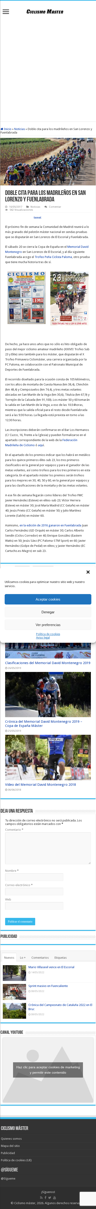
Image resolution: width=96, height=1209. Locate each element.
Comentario (14, 829)
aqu (40, 445)
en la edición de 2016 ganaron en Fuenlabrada (50, 525)
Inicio (7, 129)
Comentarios (40, 957)
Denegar (48, 612)
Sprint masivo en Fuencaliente (48, 986)
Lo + (23, 957)
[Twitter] (50, 1197)
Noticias (19, 129)
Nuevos (9, 957)
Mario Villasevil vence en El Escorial (51, 967)
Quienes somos (11, 1138)
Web (8, 899)
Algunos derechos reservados (65, 1203)
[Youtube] (54, 1197)
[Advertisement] (48, 69)
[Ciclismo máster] (48, 10)
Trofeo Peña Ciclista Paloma (53, 257)
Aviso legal (43, 637)
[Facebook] (45, 1197)
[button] (88, 572)
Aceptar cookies (48, 599)
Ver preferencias (48, 625)
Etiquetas (61, 957)
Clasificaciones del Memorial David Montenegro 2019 (47, 663)
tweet (37, 217)
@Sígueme (9, 1170)
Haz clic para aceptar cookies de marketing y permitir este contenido (48, 1069)
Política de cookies (48, 634)
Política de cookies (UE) (16, 1160)
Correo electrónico (19, 885)
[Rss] (41, 1197)
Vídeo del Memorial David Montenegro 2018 (40, 785)
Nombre (12, 870)
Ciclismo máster (24, 1203)
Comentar (55, 206)
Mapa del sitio (10, 1146)
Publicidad (8, 1153)
